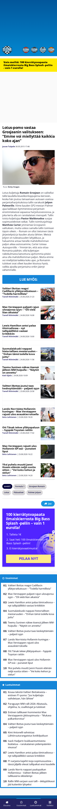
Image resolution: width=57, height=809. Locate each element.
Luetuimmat (12, 684)
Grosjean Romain (37, 486)
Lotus (6, 492)
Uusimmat (11, 578)
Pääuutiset (19, 492)
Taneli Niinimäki (10, 296)
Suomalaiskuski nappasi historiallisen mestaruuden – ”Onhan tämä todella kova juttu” (19, 352)
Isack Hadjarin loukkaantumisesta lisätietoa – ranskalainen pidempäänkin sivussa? (29, 744)
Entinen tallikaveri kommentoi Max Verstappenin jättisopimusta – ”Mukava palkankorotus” (29, 715)
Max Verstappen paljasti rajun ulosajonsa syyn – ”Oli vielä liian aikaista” (20, 309)
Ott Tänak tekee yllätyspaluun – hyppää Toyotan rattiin (20, 429)
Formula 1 (19, 486)
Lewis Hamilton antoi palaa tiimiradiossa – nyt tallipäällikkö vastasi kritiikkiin (19, 329)
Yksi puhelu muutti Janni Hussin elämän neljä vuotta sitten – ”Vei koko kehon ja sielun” (19, 468)
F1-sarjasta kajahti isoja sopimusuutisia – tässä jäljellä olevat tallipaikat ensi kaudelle (31, 762)
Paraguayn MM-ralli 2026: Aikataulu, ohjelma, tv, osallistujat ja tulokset (28, 705)
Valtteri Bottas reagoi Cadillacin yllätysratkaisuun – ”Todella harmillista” (20, 291)
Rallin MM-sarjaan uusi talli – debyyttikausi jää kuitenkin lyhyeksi (31, 783)
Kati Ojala (7, 375)
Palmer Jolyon (34, 492)
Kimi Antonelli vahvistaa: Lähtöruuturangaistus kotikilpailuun (28, 734)
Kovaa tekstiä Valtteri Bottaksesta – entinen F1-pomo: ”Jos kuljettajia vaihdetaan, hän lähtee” (27, 695)
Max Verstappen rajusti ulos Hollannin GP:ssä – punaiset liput (19, 448)
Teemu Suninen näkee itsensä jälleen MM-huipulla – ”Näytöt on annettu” (20, 369)
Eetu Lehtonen (9, 417)
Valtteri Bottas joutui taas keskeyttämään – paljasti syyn (20, 387)
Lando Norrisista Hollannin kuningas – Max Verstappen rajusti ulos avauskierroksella (20, 411)
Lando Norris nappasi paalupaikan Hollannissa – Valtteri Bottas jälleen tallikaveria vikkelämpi (27, 773)
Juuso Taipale (8, 146)
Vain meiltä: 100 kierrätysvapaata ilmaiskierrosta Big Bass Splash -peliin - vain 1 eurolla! (28, 65)
